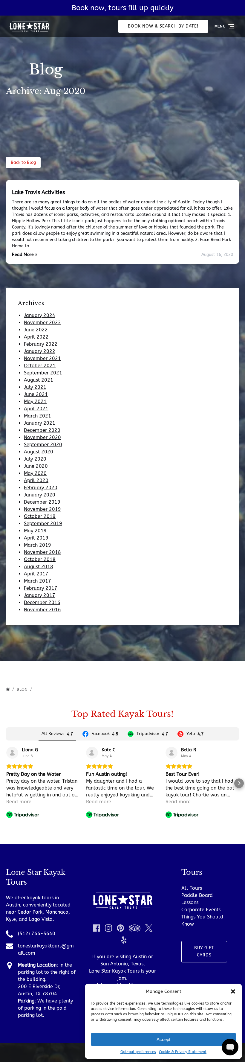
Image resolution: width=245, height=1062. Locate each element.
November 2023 (42, 322)
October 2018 (40, 559)
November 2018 (42, 552)
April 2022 (36, 337)
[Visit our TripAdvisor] (134, 928)
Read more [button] (18, 802)
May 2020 (35, 473)
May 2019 (35, 531)
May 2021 (35, 401)
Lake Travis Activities (38, 192)
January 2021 (39, 423)
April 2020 (36, 480)
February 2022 (40, 344)
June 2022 (36, 330)
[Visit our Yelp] (123, 940)
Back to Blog (23, 162)
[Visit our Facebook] (96, 928)
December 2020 (42, 430)
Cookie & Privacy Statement (182, 1052)
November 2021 (42, 358)
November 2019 (42, 509)
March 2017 (37, 581)
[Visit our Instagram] (108, 928)
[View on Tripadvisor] (12, 753)
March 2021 (37, 416)
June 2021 (36, 394)
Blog (23, 689)
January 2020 (39, 495)
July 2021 (35, 387)
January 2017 (39, 595)
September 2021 (43, 373)
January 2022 (39, 351)
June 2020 (36, 466)
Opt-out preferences (138, 1052)
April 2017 (36, 574)
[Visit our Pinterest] (120, 928)
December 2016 (42, 602)
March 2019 (37, 545)
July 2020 (35, 459)
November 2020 (42, 437)
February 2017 (40, 588)
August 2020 (38, 452)
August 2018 (38, 566)
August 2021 (38, 380)
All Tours (191, 888)
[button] (233, 991)
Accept (163, 1039)
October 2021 (40, 365)
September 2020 (43, 444)
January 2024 (39, 315)
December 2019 (42, 502)
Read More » (24, 254)
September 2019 (43, 523)
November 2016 (42, 609)
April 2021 (36, 409)
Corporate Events (200, 909)
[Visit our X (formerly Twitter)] (148, 928)
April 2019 (36, 538)
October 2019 (40, 516)
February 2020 (40, 487)
